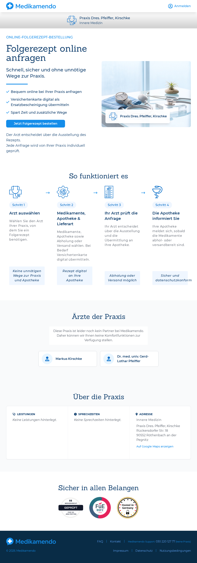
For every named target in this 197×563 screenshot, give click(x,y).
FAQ (100, 541)
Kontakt (115, 541)
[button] (67, 359)
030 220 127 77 (165, 541)
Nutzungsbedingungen (175, 550)
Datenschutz (144, 550)
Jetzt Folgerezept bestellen (35, 123)
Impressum (121, 550)
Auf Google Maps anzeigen (155, 446)
